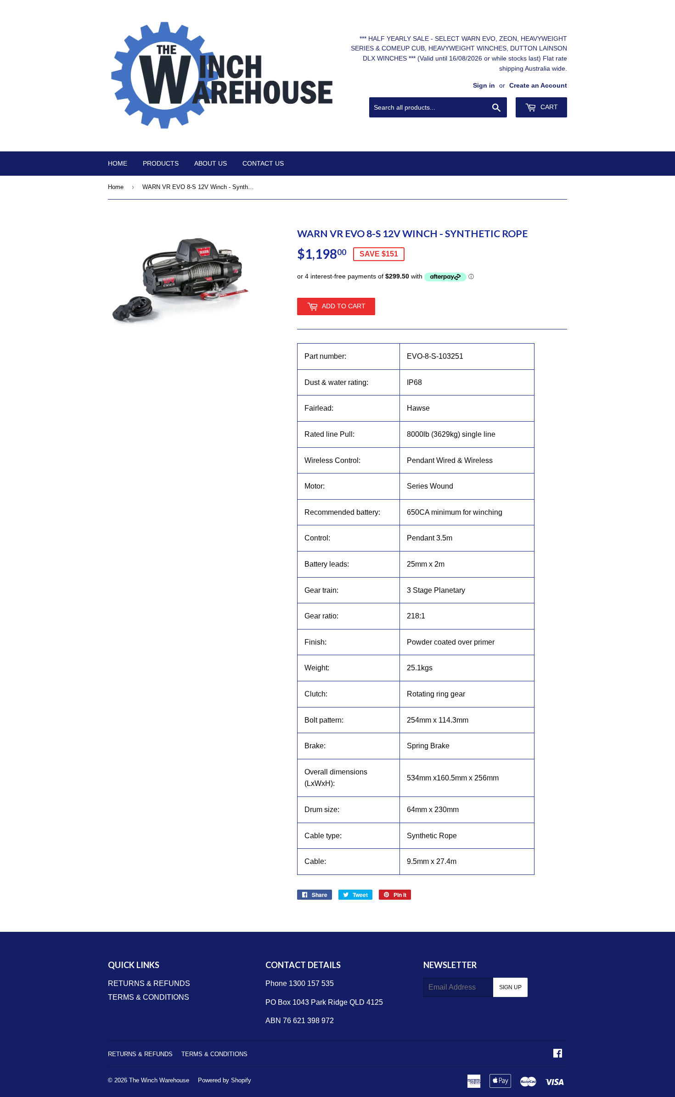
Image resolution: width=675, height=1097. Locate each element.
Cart (548, 107)
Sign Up (510, 987)
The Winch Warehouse (159, 1080)
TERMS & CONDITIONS (148, 997)
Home (117, 163)
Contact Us (263, 163)
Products (161, 163)
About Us (210, 163)
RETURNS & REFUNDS (149, 983)
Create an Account (538, 85)
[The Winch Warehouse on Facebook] (557, 1054)
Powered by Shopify (224, 1080)
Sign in (484, 85)
